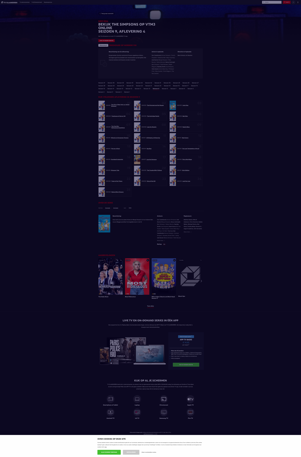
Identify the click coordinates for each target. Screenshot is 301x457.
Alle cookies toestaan (109, 452)
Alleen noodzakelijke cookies (149, 452)
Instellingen (131, 452)
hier (106, 447)
